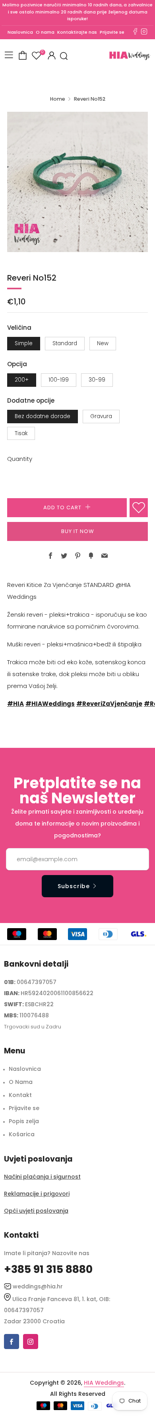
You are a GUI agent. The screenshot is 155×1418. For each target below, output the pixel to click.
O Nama (21, 1082)
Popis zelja (24, 1121)
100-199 (58, 380)
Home (57, 99)
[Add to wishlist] (139, 507)
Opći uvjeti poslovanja (36, 1211)
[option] (77, 182)
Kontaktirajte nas (77, 32)
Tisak (21, 433)
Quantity (19, 459)
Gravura (101, 416)
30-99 (97, 380)
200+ (22, 380)
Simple (24, 343)
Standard (64, 343)
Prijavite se (112, 32)
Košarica (22, 1134)
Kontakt (20, 1095)
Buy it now (77, 531)
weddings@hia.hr (38, 1286)
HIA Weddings (104, 1383)
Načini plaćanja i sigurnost (42, 1177)
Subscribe (74, 886)
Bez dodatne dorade (42, 416)
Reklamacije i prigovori (37, 1194)
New (102, 343)
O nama (45, 32)
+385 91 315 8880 (48, 1269)
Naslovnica (20, 32)
